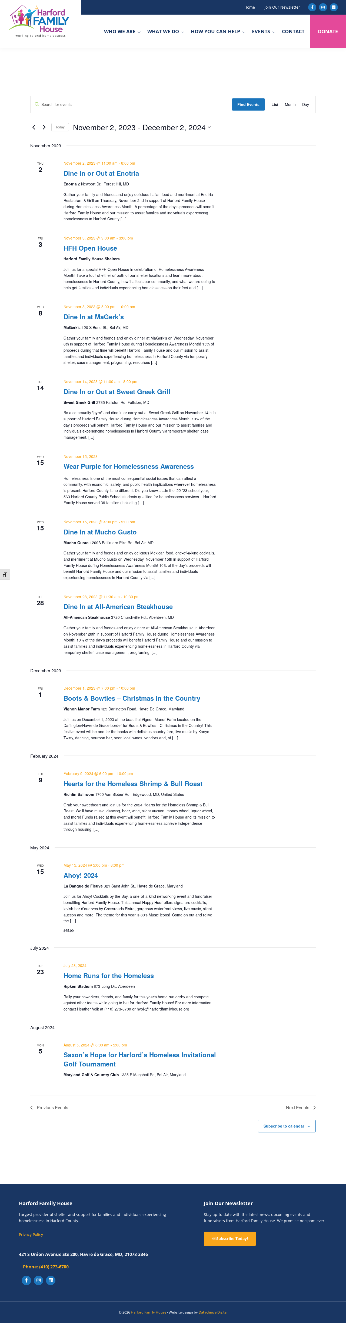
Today (60, 127)
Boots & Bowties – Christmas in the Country (132, 698)
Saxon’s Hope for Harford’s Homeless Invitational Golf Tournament (140, 1059)
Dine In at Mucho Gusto (100, 531)
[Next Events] (44, 127)
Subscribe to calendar (284, 1126)
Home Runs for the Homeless (109, 975)
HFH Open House (90, 247)
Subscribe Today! (231, 1238)
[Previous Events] (33, 127)
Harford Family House (148, 1312)
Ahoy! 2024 (81, 875)
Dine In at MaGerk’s (94, 316)
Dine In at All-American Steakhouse (118, 606)
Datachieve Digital (213, 1312)
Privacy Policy (31, 1234)
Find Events (248, 104)
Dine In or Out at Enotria (101, 173)
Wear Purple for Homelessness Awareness (129, 466)
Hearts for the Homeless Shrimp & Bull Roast (133, 783)
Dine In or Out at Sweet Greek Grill (117, 391)
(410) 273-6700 (46, 1267)
